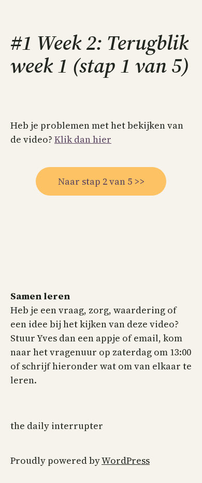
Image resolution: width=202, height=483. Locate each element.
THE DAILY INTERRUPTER (56, 425)
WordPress (126, 460)
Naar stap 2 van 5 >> (101, 181)
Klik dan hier (82, 139)
